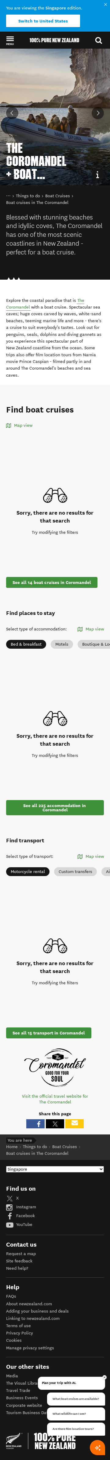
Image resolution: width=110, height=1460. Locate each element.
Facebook (25, 1215)
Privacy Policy (19, 1333)
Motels (61, 644)
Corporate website (24, 1405)
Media (12, 1376)
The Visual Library (23, 1383)
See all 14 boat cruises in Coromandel (52, 582)
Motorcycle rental (28, 871)
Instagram (25, 1207)
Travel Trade (18, 1390)
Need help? (17, 1268)
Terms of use (18, 1325)
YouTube (23, 1224)
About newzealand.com (29, 1303)
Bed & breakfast (26, 644)
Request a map (21, 1253)
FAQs (11, 1296)
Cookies (14, 1340)
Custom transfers (75, 871)
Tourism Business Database (33, 1412)
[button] (10, 40)
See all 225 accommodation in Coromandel (55, 807)
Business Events (22, 1397)
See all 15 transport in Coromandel (49, 1033)
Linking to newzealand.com (33, 1318)
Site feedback (19, 1261)
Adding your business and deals (37, 1311)
